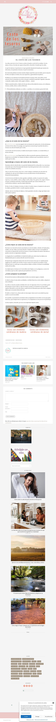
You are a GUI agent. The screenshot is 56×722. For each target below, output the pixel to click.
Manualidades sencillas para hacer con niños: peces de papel (11, 379)
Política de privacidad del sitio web (41, 719)
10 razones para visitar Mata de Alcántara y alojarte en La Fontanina (28, 594)
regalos (39, 673)
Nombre (7, 403)
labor (35, 668)
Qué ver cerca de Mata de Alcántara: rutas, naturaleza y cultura (28, 562)
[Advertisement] (28, 643)
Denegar (37, 716)
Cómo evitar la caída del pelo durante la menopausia (28, 499)
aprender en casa (10, 340)
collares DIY (14, 663)
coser (20, 663)
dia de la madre (39, 663)
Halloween (24, 668)
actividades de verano (16, 661)
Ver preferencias (48, 716)
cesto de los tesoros (11, 144)
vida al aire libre (15, 678)
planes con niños (27, 673)
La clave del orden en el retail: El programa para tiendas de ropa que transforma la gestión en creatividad (28, 531)
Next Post (48, 357)
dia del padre (14, 666)
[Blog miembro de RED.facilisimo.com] (12, 705)
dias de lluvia (22, 666)
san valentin (27, 676)
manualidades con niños (16, 671)
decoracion (32, 663)
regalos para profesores (16, 676)
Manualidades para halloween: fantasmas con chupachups (43, 378)
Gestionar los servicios (25, 713)
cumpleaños (25, 663)
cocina (39, 661)
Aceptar (26, 716)
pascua (20, 673)
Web (6, 411)
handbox (30, 668)
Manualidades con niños (28, 57)
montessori (19, 340)
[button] (53, 703)
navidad (39, 671)
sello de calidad (34, 676)
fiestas (37, 666)
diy (27, 666)
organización (14, 673)
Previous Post (9, 357)
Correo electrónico (7, 407)
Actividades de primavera (28, 658)
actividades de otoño (16, 658)
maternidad (26, 671)
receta (34, 673)
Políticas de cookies (30, 719)
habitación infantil (15, 668)
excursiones (32, 666)
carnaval (34, 661)
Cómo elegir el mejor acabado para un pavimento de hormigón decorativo (28, 626)
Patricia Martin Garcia (17, 343)
